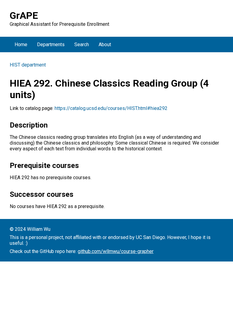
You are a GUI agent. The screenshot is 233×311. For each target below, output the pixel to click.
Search (81, 44)
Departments (51, 44)
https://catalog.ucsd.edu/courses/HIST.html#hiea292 (111, 108)
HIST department (28, 65)
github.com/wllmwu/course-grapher (116, 251)
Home (21, 44)
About (105, 44)
